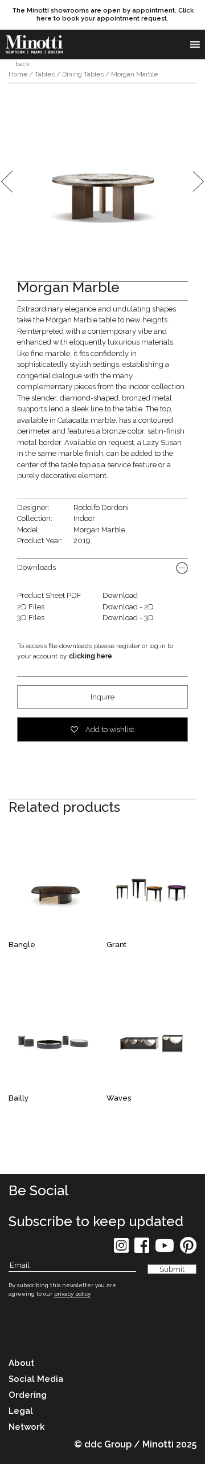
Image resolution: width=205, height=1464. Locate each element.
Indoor (84, 518)
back (22, 64)
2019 (82, 540)
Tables (45, 74)
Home (18, 74)
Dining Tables (83, 74)
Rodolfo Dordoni (101, 507)
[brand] (34, 44)
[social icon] (121, 1249)
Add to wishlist (109, 729)
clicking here (90, 656)
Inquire (102, 697)
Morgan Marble (99, 529)
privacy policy (72, 1294)
